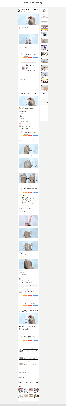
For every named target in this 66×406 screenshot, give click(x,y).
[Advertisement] (28, 86)
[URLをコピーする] (37, 380)
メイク (20, 377)
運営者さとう (27, 64)
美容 (19, 377)
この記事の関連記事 (22, 80)
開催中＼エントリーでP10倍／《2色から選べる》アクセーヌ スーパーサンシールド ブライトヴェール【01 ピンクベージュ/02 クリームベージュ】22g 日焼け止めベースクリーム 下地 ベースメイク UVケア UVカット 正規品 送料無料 (30, 303)
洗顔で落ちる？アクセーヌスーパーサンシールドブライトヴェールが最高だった (30, 350)
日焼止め (19, 11)
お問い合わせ (35, 404)
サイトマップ (37, 404)
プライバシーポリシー (29, 404)
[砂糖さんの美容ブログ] (33, 3)
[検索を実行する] (47, 102)
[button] (20, 380)
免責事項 (32, 404)
